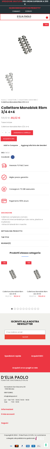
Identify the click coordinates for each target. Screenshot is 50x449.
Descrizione (6, 213)
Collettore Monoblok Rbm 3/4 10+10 (37, 292)
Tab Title (5, 237)
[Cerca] (7, 17)
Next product (47, 101)
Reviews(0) (6, 243)
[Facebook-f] (3, 428)
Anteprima (18, 273)
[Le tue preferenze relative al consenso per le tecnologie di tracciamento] (46, 445)
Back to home (44, 101)
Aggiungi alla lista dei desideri (34, 145)
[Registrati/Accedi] (41, 17)
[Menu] (2, 17)
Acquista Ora (8, 139)
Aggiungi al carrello (22, 133)
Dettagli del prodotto (11, 231)
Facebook (13, 157)
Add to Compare (11, 145)
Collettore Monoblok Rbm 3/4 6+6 (13, 292)
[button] (12, 309)
